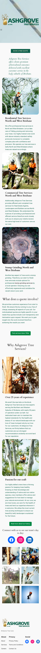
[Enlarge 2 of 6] (36, 550)
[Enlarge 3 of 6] (17, 569)
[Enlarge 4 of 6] (36, 569)
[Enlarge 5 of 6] (17, 588)
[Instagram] (20, 539)
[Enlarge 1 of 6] (17, 550)
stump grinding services (24, 283)
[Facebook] (11, 539)
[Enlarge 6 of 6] (36, 588)
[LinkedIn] (29, 539)
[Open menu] (1, 30)
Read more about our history (20, 524)
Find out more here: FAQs (20, 333)
